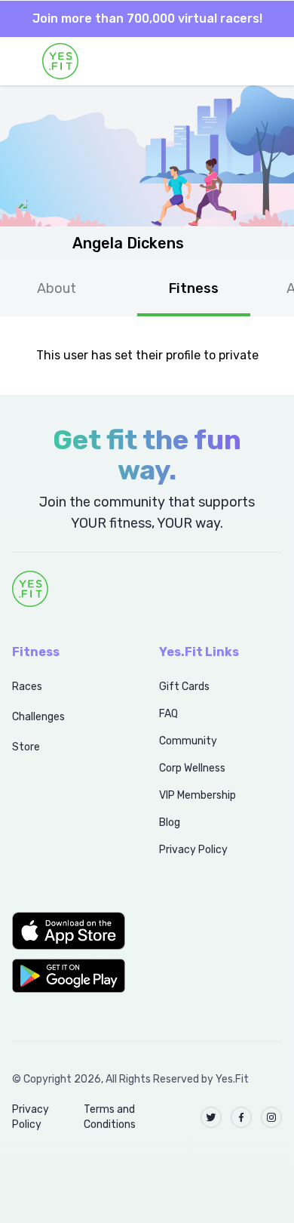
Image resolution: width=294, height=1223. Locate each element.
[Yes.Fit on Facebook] (241, 1117)
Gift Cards (184, 686)
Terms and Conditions (110, 1117)
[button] (69, 931)
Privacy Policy (193, 849)
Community (188, 741)
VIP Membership (197, 795)
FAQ (168, 713)
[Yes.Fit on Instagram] (271, 1117)
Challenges (38, 716)
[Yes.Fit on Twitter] (211, 1117)
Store (26, 747)
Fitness (194, 288)
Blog (169, 822)
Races (27, 686)
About (56, 288)
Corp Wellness (192, 768)
